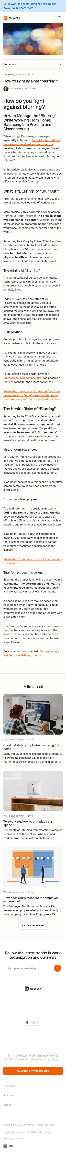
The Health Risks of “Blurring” (19, 88)
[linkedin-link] (5, 1146)
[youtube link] (11, 1146)
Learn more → (27, 8)
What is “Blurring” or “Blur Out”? (20, 81)
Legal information (13, 1132)
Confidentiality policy (39, 1132)
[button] (59, 18)
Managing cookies (14, 1138)
